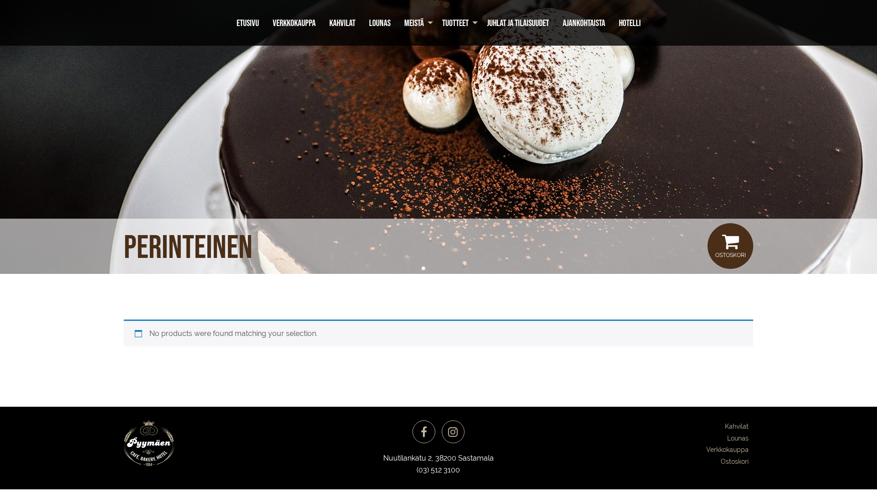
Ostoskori (730, 255)
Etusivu (248, 23)
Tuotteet (455, 23)
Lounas (380, 23)
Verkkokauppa (294, 23)
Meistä (414, 23)
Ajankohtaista (584, 23)
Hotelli (630, 23)
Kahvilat (342, 23)
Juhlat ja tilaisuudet (518, 23)
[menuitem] (248, 23)
